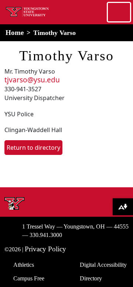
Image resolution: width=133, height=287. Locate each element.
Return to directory (33, 148)
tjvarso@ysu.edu (32, 80)
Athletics (23, 265)
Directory (91, 278)
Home (15, 32)
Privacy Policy (45, 249)
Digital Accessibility (103, 265)
